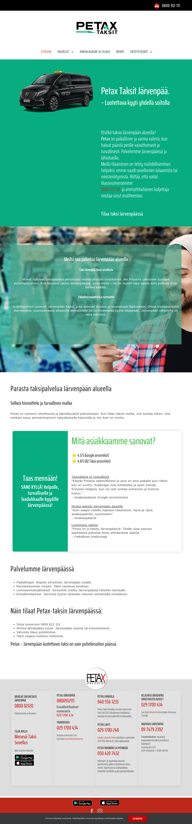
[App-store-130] (109, 801)
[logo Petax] (96, 13)
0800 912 (108, 189)
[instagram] (100, 811)
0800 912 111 (171, 5)
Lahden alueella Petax (107, 737)
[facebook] (91, 811)
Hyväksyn (137, 818)
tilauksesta (153, 712)
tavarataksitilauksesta (73, 738)
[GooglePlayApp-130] (82, 801)
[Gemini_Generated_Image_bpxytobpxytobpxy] (56, 67)
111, (119, 189)
